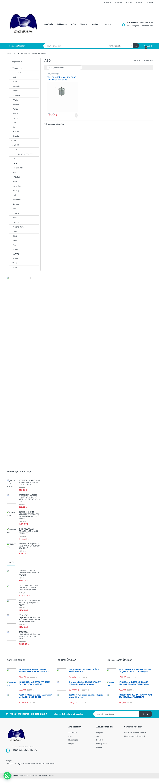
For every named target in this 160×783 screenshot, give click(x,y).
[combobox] (75, 45)
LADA (14, 163)
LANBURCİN (17, 168)
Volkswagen (55, 74)
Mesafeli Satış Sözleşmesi (134, 736)
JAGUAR (15, 145)
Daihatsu (16, 109)
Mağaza (83, 24)
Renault (15, 231)
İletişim (108, 2)
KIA (13, 159)
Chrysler (15, 91)
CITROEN (16, 95)
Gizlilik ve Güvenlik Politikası (135, 732)
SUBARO (16, 254)
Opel (14, 209)
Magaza (140, 2)
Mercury (15, 190)
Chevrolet (16, 86)
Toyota (15, 263)
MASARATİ (16, 177)
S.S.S (73, 24)
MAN (14, 172)
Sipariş (119, 2)
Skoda (15, 249)
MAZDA (15, 181)
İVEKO (15, 141)
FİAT (14, 122)
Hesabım (94, 24)
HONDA (15, 131)
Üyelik (150, 2)
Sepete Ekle (75, 115)
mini (14, 195)
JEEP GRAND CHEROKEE (22, 154)
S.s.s (70, 736)
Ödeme (99, 747)
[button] (7, 775)
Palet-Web (12, 775)
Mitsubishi (16, 200)
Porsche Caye (18, 227)
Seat (14, 245)
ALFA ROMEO (17, 73)
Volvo (14, 267)
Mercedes (16, 186)
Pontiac (15, 218)
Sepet (130, 2)
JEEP (14, 150)
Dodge (15, 113)
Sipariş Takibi (101, 744)
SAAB (14, 240)
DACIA (15, 100)
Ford (14, 127)
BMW (14, 82)
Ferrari (15, 118)
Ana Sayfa (48, 24)
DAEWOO (16, 104)
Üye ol (145, 714)
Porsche (15, 222)
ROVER (15, 236)
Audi (48, 74)
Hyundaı (15, 136)
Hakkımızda (62, 24)
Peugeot (15, 213)
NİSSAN (15, 204)
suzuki (15, 258)
